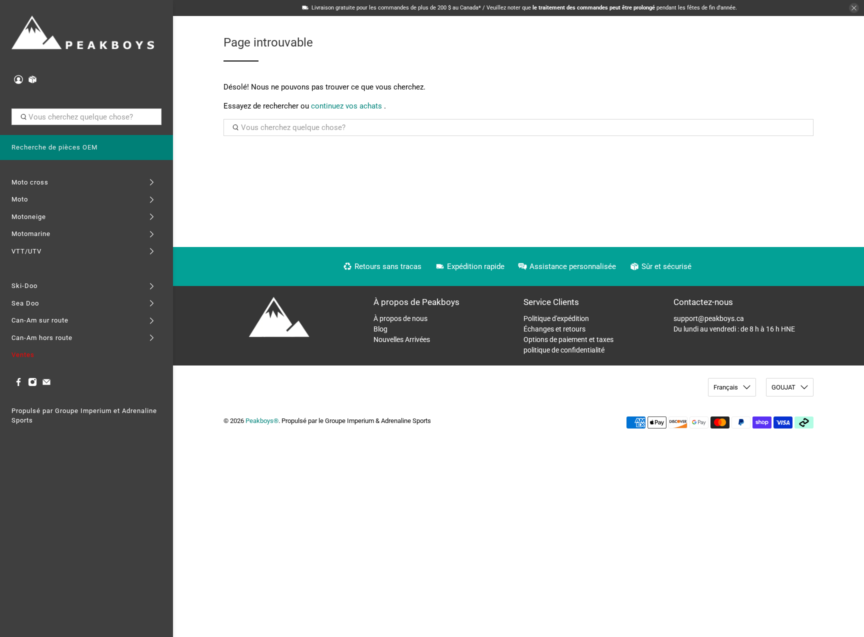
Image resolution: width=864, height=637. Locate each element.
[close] (854, 8)
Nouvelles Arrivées (402, 340)
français (726, 387)
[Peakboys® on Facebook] (19, 384)
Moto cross (30, 182)
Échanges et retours (555, 329)
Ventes (23, 354)
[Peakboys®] (83, 34)
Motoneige (29, 216)
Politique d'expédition (556, 318)
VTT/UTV (27, 251)
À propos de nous (401, 318)
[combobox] (87, 117)
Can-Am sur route (40, 320)
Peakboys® (262, 420)
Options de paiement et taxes (569, 340)
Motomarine (31, 234)
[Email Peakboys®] (47, 384)
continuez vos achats (346, 106)
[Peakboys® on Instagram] (33, 384)
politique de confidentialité (564, 350)
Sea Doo (25, 303)
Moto (20, 199)
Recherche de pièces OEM (55, 147)
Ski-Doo (25, 286)
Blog (381, 329)
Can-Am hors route (42, 338)
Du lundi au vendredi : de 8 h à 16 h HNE (734, 329)
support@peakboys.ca (709, 318)
